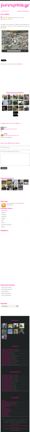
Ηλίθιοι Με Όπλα (5, 352)
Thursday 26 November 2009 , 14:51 (11, 135)
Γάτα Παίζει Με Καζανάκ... (7, 381)
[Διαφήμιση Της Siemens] (21, 105)
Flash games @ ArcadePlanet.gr (9, 404)
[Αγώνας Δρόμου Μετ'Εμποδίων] (21, 110)
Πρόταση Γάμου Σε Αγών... (8, 351)
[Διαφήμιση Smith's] (4, 190)
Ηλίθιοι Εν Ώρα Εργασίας (23, 11)
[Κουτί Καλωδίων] (15, 110)
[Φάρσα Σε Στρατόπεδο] (15, 105)
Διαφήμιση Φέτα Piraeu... (7, 364)
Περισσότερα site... (6, 415)
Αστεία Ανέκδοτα (5, 291)
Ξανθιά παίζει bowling (7, 385)
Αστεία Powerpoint (6, 405)
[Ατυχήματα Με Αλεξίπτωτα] (5, 105)
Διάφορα (16, 17)
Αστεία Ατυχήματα (6, 383)
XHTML (12, 430)
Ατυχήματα (3, 214)
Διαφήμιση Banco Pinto (7, 356)
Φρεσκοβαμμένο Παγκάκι (7, 390)
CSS (18, 430)
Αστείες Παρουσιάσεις (6, 293)
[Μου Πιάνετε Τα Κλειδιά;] (21, 99)
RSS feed (20, 203)
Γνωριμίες (4, 407)
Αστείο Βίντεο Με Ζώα (6, 386)
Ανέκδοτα (4, 400)
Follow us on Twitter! (16, 425)
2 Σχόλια (22, 17)
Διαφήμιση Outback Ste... (7, 361)
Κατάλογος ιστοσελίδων (7, 410)
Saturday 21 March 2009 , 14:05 (10, 128)
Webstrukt (22, 428)
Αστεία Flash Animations (6, 289)
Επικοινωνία (16, 427)
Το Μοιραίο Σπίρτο (6, 357)
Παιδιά (2, 222)
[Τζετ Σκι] (26, 184)
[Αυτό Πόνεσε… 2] (9, 184)
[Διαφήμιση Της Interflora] (20, 184)
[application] (15, 41)
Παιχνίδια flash (5, 414)
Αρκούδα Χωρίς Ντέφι (7, 388)
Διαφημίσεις (4, 216)
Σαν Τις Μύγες (5, 14)
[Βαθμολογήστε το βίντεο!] (9, 19)
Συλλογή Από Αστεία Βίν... (7, 375)
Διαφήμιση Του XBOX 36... (8, 349)
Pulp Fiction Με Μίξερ (6, 359)
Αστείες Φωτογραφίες (6, 295)
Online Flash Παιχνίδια (6, 287)
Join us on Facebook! (6, 425)
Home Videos (4, 210)
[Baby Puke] (26, 105)
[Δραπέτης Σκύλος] (15, 99)
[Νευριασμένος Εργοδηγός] (20, 190)
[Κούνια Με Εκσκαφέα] (15, 116)
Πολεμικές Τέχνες (5, 354)
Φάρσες (3, 226)
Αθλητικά (3, 212)
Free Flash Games (6, 409)
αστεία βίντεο (19, 64)
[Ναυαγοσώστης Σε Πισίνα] (10, 110)
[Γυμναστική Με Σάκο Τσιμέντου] (5, 99)
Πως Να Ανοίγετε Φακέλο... (8, 376)
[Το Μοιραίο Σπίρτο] (5, 110)
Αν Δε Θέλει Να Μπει (6, 362)
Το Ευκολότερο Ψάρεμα (7, 378)
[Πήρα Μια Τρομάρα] (10, 105)
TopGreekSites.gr (6, 412)
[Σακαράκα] (26, 110)
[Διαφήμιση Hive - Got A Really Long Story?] (26, 99)
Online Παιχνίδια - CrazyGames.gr (9, 402)
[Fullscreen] (27, 51)
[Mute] (25, 51)
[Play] (2, 51)
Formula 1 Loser (5, 11)
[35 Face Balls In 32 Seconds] (4, 184)
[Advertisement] (15, 78)
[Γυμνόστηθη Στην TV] (15, 190)
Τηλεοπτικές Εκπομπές (6, 224)
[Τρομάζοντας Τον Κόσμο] (9, 190)
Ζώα (2, 220)
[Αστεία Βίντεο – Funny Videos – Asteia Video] (15, 5)
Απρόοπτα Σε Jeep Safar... (8, 380)
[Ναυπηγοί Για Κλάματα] (10, 99)
